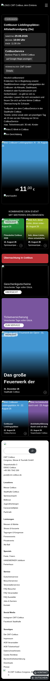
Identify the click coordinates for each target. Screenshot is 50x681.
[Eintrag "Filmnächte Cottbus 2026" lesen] (13, 233)
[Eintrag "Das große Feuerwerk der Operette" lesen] (25, 363)
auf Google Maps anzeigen (19, 59)
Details (9, 71)
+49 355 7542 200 (11, 470)
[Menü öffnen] (46, 5)
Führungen (11, 19)
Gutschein (41, 678)
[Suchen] (32, 451)
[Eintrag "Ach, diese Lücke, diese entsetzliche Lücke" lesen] (37, 233)
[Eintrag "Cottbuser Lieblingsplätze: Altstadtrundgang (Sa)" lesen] (15, 418)
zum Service (12, 325)
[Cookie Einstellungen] (5, 673)
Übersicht (11, 292)
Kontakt (42, 672)
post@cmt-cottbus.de (13, 475)
